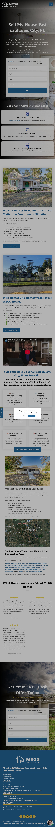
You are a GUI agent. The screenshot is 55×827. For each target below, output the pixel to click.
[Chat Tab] (27, 413)
